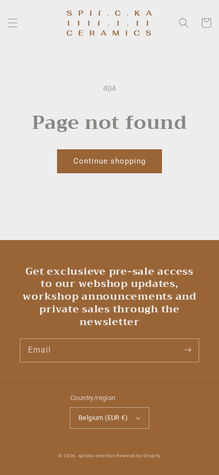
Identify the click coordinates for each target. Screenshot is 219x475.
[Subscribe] (187, 350)
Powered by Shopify (138, 455)
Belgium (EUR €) (103, 417)
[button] (13, 23)
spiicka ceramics (96, 455)
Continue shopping (109, 161)
